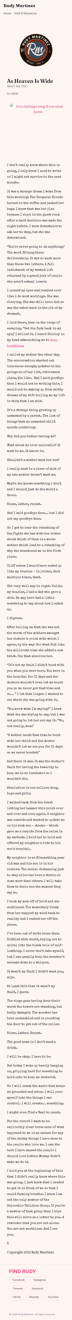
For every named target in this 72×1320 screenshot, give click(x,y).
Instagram (39, 1279)
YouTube (53, 1296)
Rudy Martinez (19, 5)
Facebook (18, 1279)
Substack (37, 1288)
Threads (17, 1288)
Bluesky (34, 1296)
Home (7, 13)
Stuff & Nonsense (25, 13)
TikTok (16, 1296)
